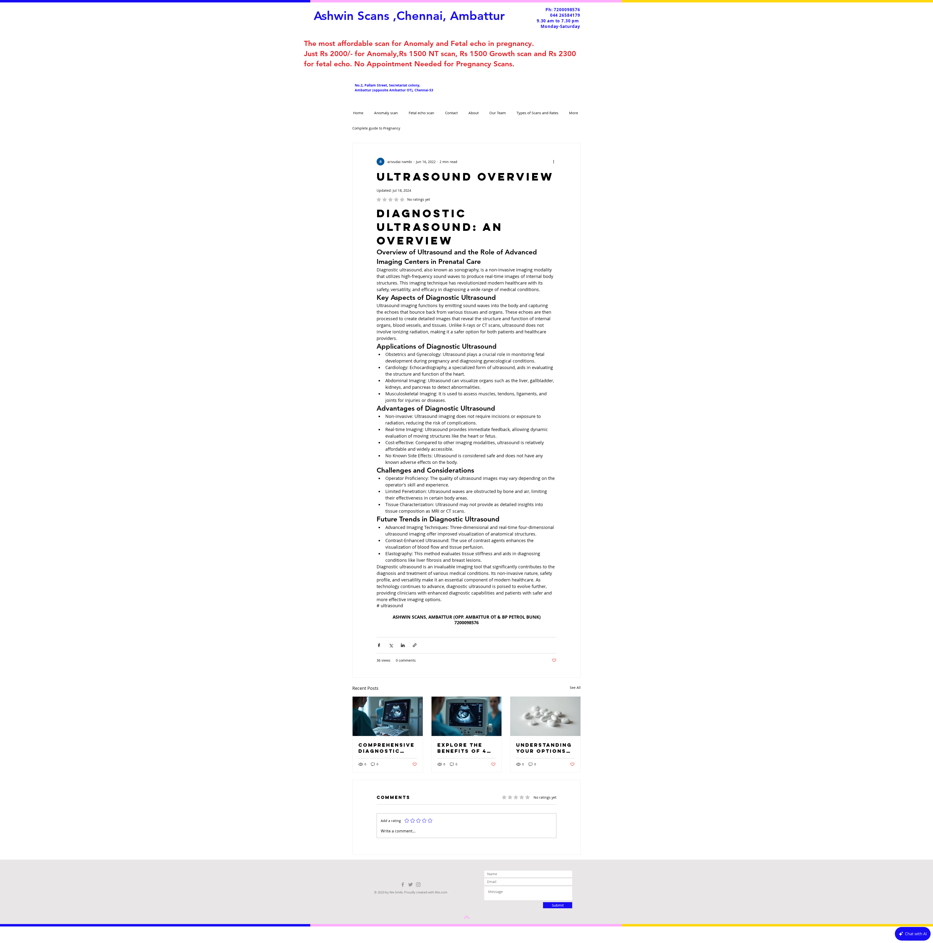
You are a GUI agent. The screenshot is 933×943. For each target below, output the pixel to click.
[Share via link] (414, 645)
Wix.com (441, 892)
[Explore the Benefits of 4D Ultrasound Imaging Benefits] (467, 716)
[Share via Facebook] (379, 645)
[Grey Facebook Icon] (403, 885)
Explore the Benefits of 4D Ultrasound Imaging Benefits (464, 748)
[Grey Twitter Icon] (410, 885)
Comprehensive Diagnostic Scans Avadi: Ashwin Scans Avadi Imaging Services (386, 748)
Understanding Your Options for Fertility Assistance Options (544, 748)
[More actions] (553, 161)
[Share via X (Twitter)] (391, 645)
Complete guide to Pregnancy (376, 128)
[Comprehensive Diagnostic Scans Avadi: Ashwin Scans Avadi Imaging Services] (388, 716)
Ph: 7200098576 (562, 9)
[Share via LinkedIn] (402, 645)
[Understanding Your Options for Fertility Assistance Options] (545, 716)
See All (575, 687)
